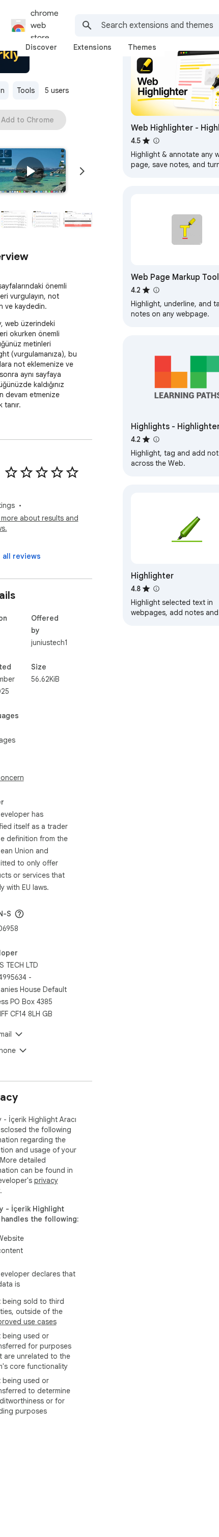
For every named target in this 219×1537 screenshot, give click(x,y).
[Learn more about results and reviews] (19, 914)
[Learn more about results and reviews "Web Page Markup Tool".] (156, 290)
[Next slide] (82, 171)
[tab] (41, 47)
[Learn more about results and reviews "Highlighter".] (156, 589)
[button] (30, 171)
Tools (26, 90)
